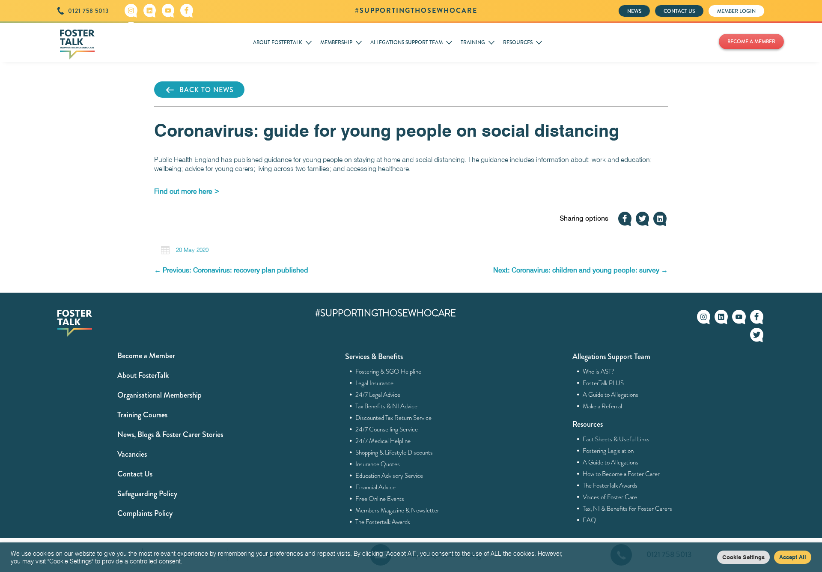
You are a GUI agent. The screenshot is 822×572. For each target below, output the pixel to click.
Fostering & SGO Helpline (388, 371)
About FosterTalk (143, 375)
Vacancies (132, 454)
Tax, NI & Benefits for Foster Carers (627, 508)
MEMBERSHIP (336, 42)
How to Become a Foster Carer (621, 474)
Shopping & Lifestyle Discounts (394, 452)
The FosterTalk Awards (610, 485)
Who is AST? (598, 371)
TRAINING (473, 42)
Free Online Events (380, 498)
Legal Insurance (374, 383)
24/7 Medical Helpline (383, 441)
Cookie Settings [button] (743, 557)
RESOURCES (518, 42)
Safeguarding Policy (147, 493)
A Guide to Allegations (610, 394)
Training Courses (142, 414)
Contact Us (134, 473)
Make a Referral (602, 406)
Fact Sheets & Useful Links (616, 439)
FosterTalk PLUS (603, 383)
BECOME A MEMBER (751, 41)
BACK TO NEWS (206, 90)
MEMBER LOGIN (736, 11)
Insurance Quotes (378, 464)
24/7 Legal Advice (378, 394)
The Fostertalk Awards (383, 522)
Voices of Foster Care (610, 497)
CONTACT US (679, 11)
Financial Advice (376, 487)
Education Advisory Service (389, 475)
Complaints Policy (145, 513)
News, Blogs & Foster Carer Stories (170, 434)
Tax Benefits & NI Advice (386, 406)
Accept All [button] (792, 557)
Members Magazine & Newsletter (397, 510)
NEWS (634, 11)
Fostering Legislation (608, 450)
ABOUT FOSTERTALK (277, 42)
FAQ (589, 520)
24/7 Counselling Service (387, 429)
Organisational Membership (159, 395)
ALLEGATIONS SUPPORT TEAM (406, 42)
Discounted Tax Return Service (394, 417)
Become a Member (146, 355)
